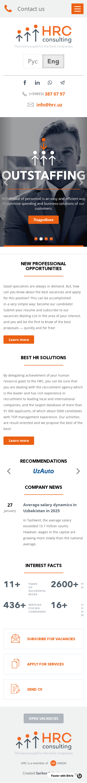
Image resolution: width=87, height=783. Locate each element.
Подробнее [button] (44, 219)
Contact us (31, 8)
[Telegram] (62, 82)
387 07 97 (55, 94)
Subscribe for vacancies (51, 639)
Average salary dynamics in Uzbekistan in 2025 (50, 507)
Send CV (34, 689)
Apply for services (45, 664)
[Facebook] (25, 82)
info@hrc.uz (49, 105)
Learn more (19, 339)
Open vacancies (43, 718)
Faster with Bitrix (62, 776)
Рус (33, 61)
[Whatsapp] (50, 82)
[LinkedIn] (37, 82)
